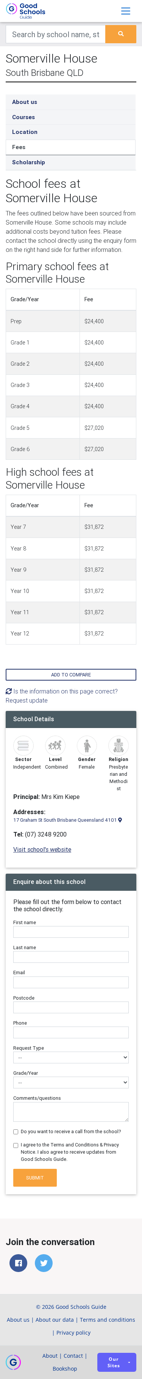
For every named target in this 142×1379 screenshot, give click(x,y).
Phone (20, 1023)
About (50, 1355)
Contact (73, 1355)
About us (24, 101)
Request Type (28, 1048)
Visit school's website (42, 849)
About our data (55, 1319)
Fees (18, 147)
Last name (24, 947)
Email (19, 972)
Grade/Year (25, 1073)
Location (24, 131)
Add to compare (71, 674)
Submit (35, 1178)
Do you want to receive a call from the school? (71, 1131)
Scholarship (28, 162)
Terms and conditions (107, 1319)
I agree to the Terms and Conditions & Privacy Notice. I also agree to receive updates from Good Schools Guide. (70, 1152)
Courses (23, 117)
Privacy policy (73, 1332)
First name (24, 922)
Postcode (23, 998)
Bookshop (65, 1368)
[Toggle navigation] (125, 11)
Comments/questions (37, 1098)
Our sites (114, 1362)
